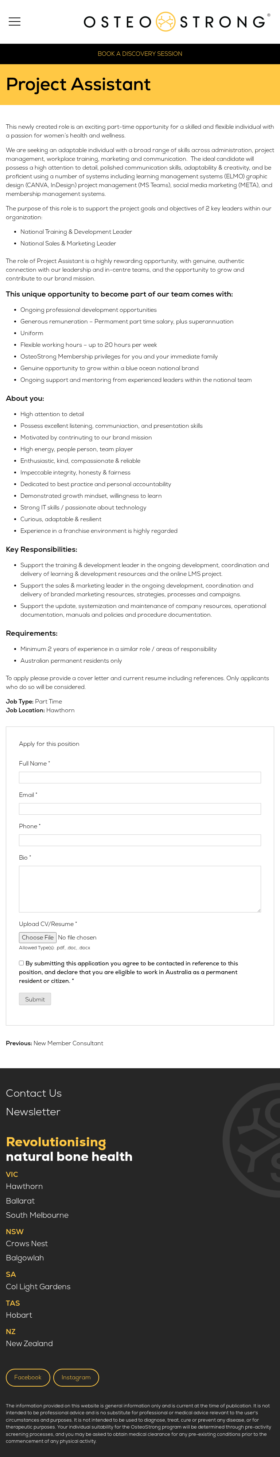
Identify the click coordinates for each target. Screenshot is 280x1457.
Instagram (76, 1377)
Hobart (19, 1315)
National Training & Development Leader (76, 232)
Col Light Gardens (38, 1286)
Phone (30, 826)
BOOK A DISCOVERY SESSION (140, 54)
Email (28, 795)
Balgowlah (25, 1258)
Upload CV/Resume (48, 924)
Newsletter (33, 1112)
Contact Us (34, 1093)
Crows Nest (27, 1243)
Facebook (28, 1377)
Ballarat (20, 1201)
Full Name (34, 763)
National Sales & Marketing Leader (68, 243)
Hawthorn (24, 1186)
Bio (25, 857)
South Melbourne (37, 1215)
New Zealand (29, 1343)
